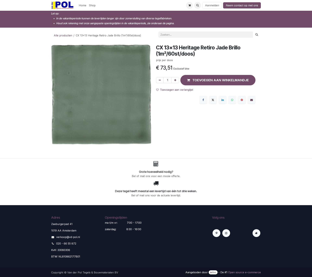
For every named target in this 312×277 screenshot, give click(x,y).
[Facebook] (203, 100)
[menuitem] (83, 5)
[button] (197, 5)
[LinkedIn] (223, 100)
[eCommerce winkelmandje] (189, 5)
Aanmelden (212, 5)
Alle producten (63, 35)
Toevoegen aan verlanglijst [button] (176, 89)
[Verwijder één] (160, 80)
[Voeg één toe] (175, 80)
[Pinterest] (242, 100)
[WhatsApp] (232, 100)
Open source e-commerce (244, 272)
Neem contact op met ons (242, 5)
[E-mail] (251, 100)
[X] (213, 100)
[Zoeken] (257, 35)
